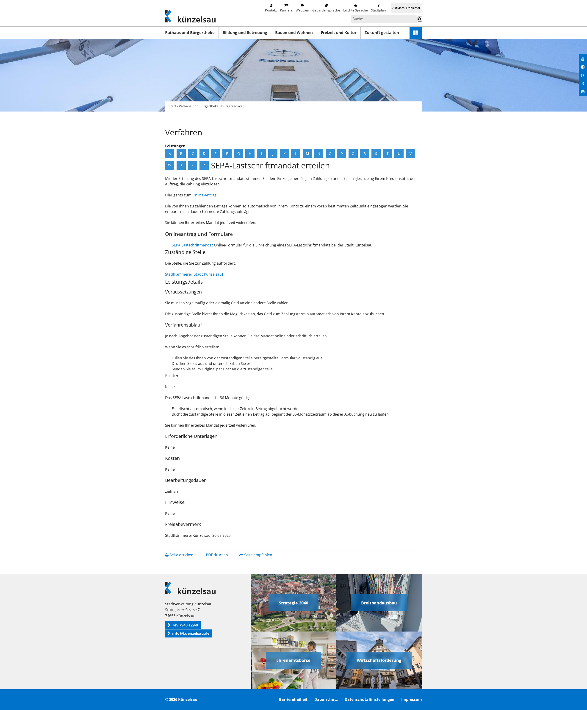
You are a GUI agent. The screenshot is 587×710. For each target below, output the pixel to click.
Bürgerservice (232, 106)
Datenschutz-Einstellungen (369, 699)
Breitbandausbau (379, 603)
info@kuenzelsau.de (190, 633)
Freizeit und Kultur (339, 32)
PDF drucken (217, 554)
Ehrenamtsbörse (293, 660)
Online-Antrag (204, 195)
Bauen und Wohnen (294, 32)
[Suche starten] (420, 19)
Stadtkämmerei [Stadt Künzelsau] (194, 274)
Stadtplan (378, 10)
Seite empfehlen (258, 554)
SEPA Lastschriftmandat (192, 245)
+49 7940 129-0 (185, 625)
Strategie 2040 (293, 603)
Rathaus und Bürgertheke (190, 32)
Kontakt (271, 10)
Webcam (302, 10)
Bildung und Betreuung (245, 32)
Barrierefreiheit (293, 699)
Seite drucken (181, 554)
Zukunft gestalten (382, 32)
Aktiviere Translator (406, 8)
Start (172, 106)
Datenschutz (326, 699)
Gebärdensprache (326, 10)
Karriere (286, 10)
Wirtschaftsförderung (379, 660)
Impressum (411, 699)
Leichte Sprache (355, 10)
